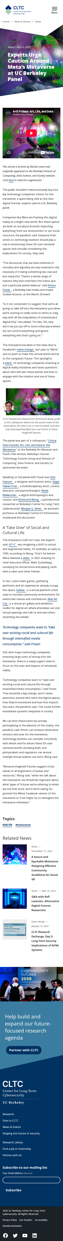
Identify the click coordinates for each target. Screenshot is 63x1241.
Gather (21, 590)
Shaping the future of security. (21, 1133)
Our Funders (25, 1219)
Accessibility (41, 1219)
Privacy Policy (10, 1219)
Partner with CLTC (23, 1050)
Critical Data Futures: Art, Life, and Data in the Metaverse (29, 445)
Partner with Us (12, 1155)
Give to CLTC (10, 1120)
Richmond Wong (29, 500)
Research (8, 1114)
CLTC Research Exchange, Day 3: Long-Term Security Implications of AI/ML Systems (45, 941)
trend (9, 363)
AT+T (13, 545)
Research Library (13, 1142)
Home (6, 21)
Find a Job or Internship (17, 1149)
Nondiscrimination (12, 1225)
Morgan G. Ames (32, 509)
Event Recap (38, 921)
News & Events (22, 21)
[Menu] (54, 8)
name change (26, 350)
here (11, 180)
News (38, 21)
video (27, 558)
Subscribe (13, 1190)
